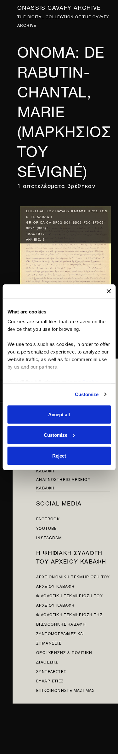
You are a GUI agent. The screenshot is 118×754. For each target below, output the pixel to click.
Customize (87, 394)
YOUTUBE (46, 527)
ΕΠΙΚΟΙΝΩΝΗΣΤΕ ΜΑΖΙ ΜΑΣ (65, 689)
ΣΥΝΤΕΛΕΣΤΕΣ (51, 671)
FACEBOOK (48, 518)
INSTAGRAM (49, 537)
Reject (59, 455)
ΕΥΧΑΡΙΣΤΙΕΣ (50, 680)
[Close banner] (108, 291)
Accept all (59, 414)
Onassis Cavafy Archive (59, 7)
